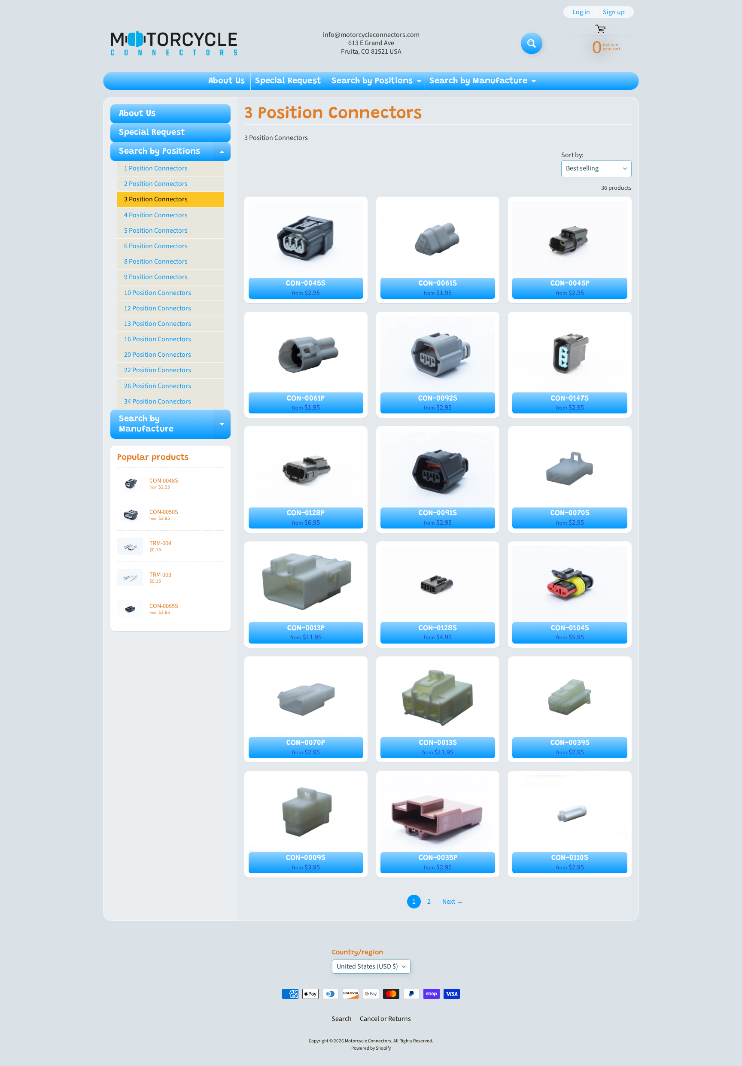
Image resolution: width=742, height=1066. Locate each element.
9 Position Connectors (156, 277)
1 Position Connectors (156, 168)
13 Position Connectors (157, 323)
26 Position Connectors (157, 386)
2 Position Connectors (156, 183)
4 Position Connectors (156, 215)
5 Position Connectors (156, 230)
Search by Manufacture (483, 83)
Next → (452, 901)
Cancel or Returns (385, 1018)
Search (341, 1018)
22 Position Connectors (157, 370)
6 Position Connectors (156, 246)
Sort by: (572, 155)
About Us (226, 81)
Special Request (288, 81)
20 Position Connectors (157, 354)
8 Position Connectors (156, 261)
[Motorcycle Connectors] (174, 43)
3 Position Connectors (156, 199)
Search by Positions (377, 83)
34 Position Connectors (157, 401)
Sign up (614, 12)
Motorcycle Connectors (368, 1041)
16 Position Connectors (157, 339)
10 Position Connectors (157, 293)
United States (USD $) (367, 966)
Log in (581, 12)
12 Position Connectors (157, 308)
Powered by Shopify (371, 1048)
